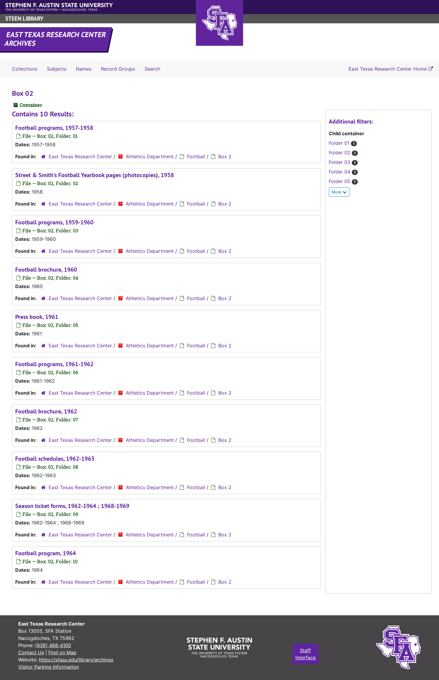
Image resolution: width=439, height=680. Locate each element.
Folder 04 (342, 172)
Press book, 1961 (36, 317)
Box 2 (224, 156)
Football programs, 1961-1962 (54, 364)
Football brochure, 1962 (46, 411)
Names (83, 69)
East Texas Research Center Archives (55, 39)
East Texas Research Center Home (388, 69)
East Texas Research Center (80, 156)
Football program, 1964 (45, 553)
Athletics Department (150, 156)
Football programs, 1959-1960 (54, 222)
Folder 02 (342, 153)
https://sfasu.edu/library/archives (76, 660)
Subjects (56, 69)
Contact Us (31, 652)
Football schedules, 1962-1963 (54, 459)
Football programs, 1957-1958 (54, 128)
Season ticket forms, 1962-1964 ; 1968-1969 (72, 506)
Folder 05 (342, 181)
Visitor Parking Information (48, 667)
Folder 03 (342, 162)
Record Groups (118, 69)
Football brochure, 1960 (46, 269)
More (337, 191)
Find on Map (62, 652)
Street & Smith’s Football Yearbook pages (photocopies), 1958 (94, 175)
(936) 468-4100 (53, 645)
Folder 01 (342, 143)
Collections (24, 69)
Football (196, 156)
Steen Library (24, 18)
